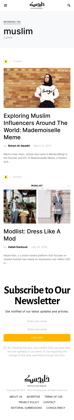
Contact (49, 402)
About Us (16, 396)
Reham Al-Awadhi (19, 145)
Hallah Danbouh (18, 246)
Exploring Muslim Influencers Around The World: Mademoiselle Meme (36, 126)
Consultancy (55, 407)
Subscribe (37, 337)
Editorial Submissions (26, 407)
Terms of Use (53, 396)
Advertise (33, 396)
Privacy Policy (29, 402)
